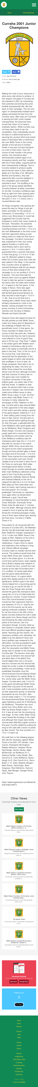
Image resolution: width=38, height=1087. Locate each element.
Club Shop (19, 1074)
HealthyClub (19, 1056)
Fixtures (19, 1026)
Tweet (5, 72)
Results (19, 1031)
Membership (19, 1071)
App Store (13, 981)
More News (19, 809)
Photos (19, 1042)
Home (19, 1020)
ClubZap (22, 1082)
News (9, 13)
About (19, 1037)
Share (14, 72)
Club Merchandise (19, 1065)
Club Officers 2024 (19, 1059)
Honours (19, 1053)
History (19, 1048)
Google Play (24, 981)
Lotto (19, 1034)
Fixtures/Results (28, 13)
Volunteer (19, 1068)
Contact (18, 1045)
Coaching (19, 1062)
